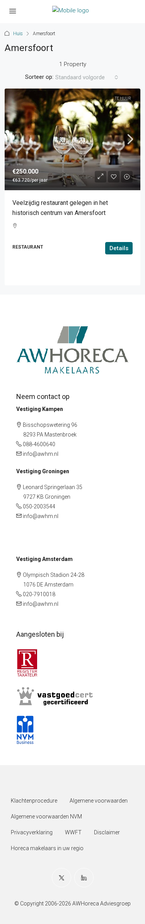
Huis (18, 33)
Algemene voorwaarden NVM (46, 816)
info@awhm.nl (40, 454)
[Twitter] (61, 877)
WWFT (73, 832)
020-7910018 (39, 594)
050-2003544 (39, 506)
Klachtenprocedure (34, 801)
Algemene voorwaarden (99, 801)
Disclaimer (107, 832)
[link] (72, 139)
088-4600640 (39, 444)
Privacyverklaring (32, 832)
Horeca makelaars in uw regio (47, 848)
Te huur (123, 98)
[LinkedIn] (84, 877)
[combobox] (86, 77)
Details (118, 248)
